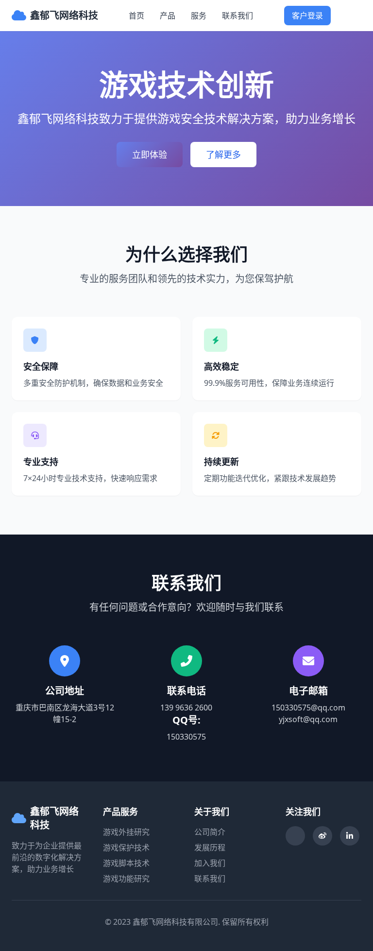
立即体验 (149, 154)
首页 (136, 15)
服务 (198, 15)
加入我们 (209, 863)
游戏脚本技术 (126, 863)
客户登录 (307, 15)
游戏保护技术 (126, 847)
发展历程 (209, 847)
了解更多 (223, 154)
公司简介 (209, 832)
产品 (167, 15)
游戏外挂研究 (126, 832)
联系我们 (237, 15)
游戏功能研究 (126, 878)
